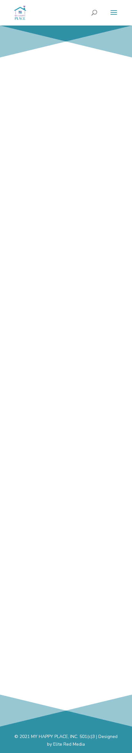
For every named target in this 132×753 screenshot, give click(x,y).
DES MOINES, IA (66, 279)
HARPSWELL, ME (66, 213)
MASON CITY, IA (66, 410)
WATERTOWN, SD (66, 607)
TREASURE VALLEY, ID (66, 476)
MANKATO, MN (66, 344)
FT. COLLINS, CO (66, 672)
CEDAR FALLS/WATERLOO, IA (66, 148)
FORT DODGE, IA (66, 541)
